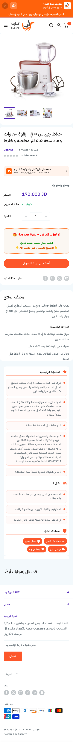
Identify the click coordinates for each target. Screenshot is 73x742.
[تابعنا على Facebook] (6, 692)
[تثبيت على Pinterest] (52, 278)
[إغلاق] (5, 5)
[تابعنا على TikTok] (27, 692)
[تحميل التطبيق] (13, 5)
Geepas (8, 150)
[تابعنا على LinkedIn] (34, 692)
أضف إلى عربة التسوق (36, 263)
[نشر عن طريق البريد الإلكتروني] (66, 278)
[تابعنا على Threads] (13, 692)
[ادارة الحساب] (58, 25)
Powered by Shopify (15, 734)
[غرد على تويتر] (59, 278)
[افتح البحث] (51, 25)
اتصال (12, 656)
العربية (9, 674)
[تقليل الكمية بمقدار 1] (26, 216)
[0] (66, 25)
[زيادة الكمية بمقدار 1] (46, 216)
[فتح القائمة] (5, 25)
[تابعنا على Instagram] (20, 692)
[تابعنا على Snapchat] (42, 692)
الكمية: (7, 216)
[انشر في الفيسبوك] (45, 278)
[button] (60, 186)
